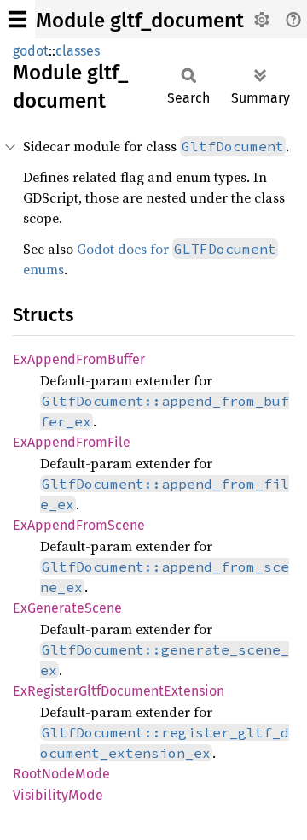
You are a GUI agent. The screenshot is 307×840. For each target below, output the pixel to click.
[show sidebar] (17, 19)
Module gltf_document (140, 20)
